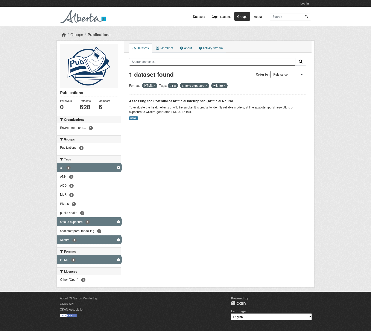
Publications (99, 34)
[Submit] (306, 16)
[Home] (64, 34)
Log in (304, 3)
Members (166, 48)
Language (238, 311)
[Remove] (154, 85)
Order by (262, 74)
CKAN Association (72, 309)
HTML (133, 118)
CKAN (238, 303)
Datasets (199, 16)
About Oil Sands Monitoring (78, 298)
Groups (242, 16)
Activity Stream (212, 48)
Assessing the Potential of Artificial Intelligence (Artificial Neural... (182, 100)
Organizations (221, 16)
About (258, 16)
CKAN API (67, 304)
